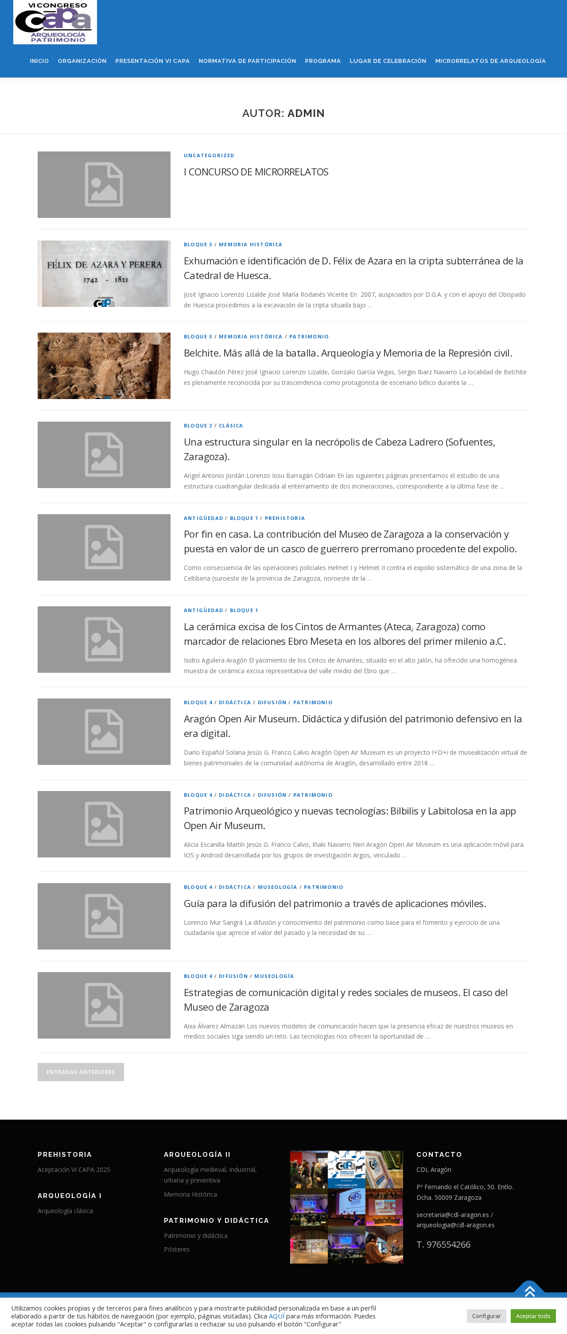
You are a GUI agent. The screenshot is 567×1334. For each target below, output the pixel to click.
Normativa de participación (247, 61)
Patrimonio (309, 336)
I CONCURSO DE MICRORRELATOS (256, 171)
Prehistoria (285, 518)
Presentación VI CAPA (153, 61)
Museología (278, 887)
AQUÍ (277, 1315)
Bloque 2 (198, 425)
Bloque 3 (198, 244)
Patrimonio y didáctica (196, 1235)
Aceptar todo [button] (533, 1316)
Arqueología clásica (65, 1210)
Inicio (39, 61)
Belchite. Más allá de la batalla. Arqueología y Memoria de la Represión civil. (348, 352)
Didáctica (235, 702)
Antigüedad (203, 518)
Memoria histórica (251, 244)
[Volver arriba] (529, 1292)
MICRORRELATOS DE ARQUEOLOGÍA (490, 61)
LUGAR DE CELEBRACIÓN (388, 61)
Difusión (272, 702)
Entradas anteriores (81, 1072)
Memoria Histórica (190, 1194)
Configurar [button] (486, 1316)
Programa (323, 61)
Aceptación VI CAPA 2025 (74, 1169)
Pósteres (177, 1249)
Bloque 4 (198, 702)
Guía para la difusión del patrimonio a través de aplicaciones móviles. (335, 903)
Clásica (231, 425)
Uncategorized (209, 155)
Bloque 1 (244, 518)
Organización (82, 61)
